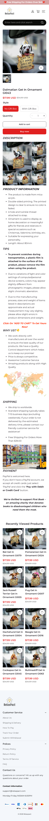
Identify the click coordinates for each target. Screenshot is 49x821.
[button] (43, 11)
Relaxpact (27, 814)
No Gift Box (10, 108)
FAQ (5, 764)
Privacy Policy (9, 749)
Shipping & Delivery (12, 723)
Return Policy (9, 754)
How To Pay (8, 728)
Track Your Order (11, 733)
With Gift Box (29, 108)
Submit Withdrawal (12, 738)
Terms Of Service (11, 759)
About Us (7, 718)
